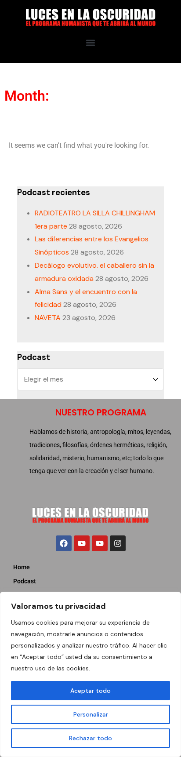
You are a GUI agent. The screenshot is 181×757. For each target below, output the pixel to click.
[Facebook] (64, 543)
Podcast (24, 581)
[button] (90, 42)
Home (21, 567)
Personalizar (90, 714)
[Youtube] (82, 543)
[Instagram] (118, 543)
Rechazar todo (90, 738)
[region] (90, 674)
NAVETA (48, 317)
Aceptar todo (90, 691)
